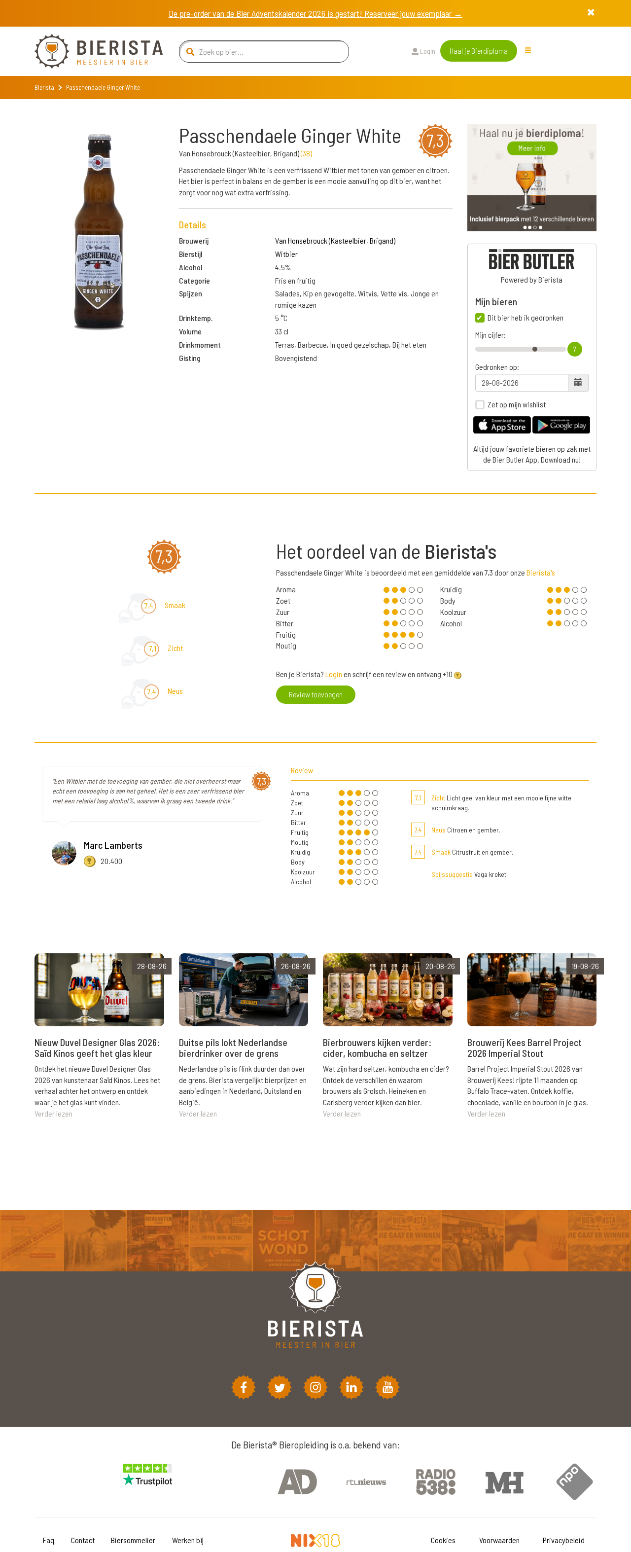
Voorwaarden (499, 1540)
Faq (48, 1540)
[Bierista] (91, 51)
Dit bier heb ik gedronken (525, 317)
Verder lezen (53, 1113)
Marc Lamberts (113, 845)
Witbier (286, 253)
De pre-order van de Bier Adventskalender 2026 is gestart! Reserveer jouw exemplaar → (315, 13)
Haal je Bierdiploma (479, 50)
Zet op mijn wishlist (517, 404)
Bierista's (540, 572)
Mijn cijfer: (490, 334)
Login (427, 51)
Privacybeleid (564, 1540)
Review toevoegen (316, 694)
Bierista (44, 87)
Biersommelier (133, 1540)
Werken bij (188, 1540)
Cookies (443, 1540)
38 (306, 153)
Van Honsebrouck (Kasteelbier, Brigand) (335, 240)
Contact (83, 1540)
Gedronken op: (497, 366)
